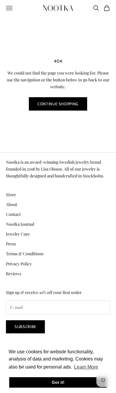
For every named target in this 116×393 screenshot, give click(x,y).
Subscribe (25, 326)
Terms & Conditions (24, 253)
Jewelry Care (18, 234)
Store (11, 194)
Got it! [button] (58, 382)
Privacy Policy (19, 264)
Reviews (13, 273)
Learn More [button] (86, 366)
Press (11, 244)
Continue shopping (58, 103)
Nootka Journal (20, 224)
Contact (13, 214)
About (11, 204)
